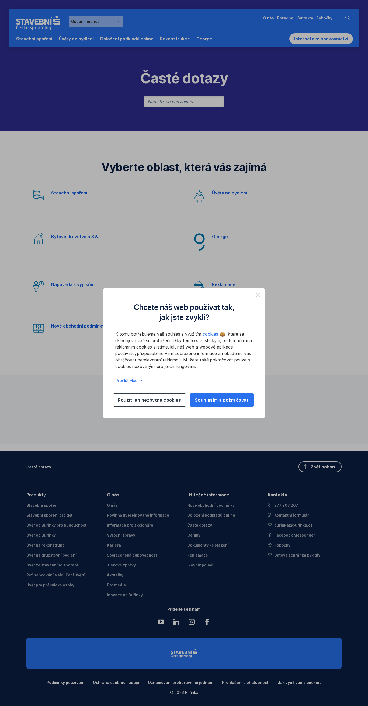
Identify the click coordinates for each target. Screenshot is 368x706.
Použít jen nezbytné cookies (149, 400)
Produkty (36, 495)
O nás (113, 495)
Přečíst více (126, 380)
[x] (258, 295)
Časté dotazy (38, 467)
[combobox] (96, 21)
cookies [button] (211, 334)
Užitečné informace (208, 495)
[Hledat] (348, 18)
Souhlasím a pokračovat (222, 400)
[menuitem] (34, 38)
